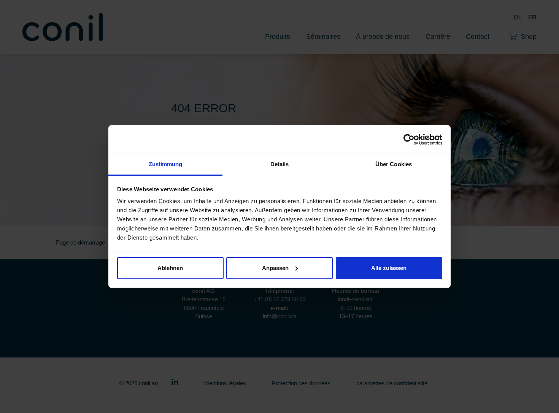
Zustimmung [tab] (166, 164)
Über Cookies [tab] (393, 164)
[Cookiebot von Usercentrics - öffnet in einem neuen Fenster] (409, 139)
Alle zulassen (389, 268)
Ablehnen (170, 268)
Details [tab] (279, 164)
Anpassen (275, 268)
